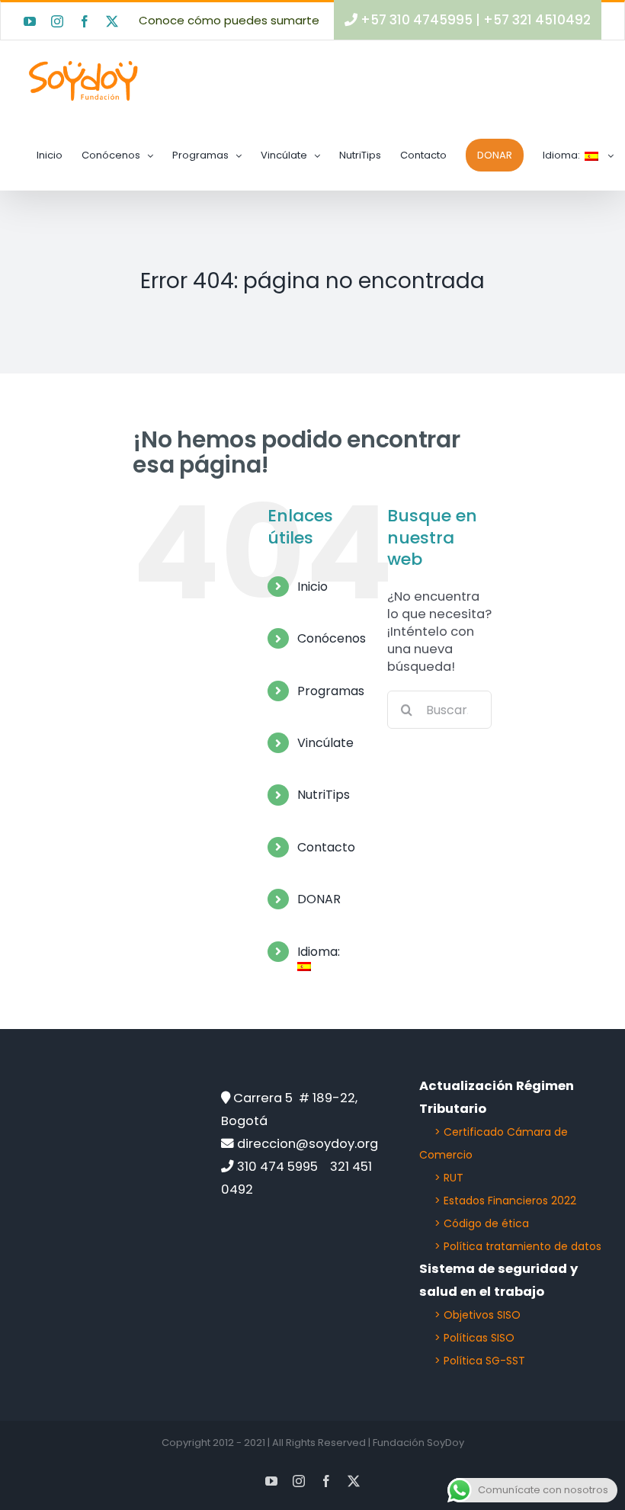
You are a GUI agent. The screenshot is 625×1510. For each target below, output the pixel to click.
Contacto (326, 847)
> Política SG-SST (479, 1360)
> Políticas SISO (474, 1337)
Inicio (312, 586)
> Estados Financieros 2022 (505, 1200)
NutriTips (323, 794)
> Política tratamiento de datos (517, 1246)
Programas (330, 691)
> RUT (448, 1177)
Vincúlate (325, 743)
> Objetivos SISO (477, 1314)
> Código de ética (481, 1223)
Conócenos (331, 638)
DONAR (319, 899)
